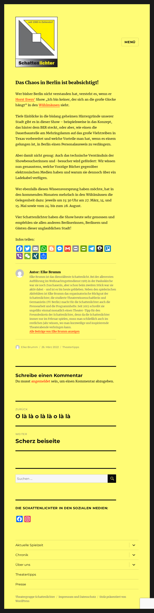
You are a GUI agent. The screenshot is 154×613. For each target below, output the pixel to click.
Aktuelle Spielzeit (29, 545)
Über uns (22, 565)
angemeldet (40, 381)
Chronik (21, 555)
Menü (130, 42)
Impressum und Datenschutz (77, 597)
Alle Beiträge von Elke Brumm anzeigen (54, 331)
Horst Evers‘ (25, 99)
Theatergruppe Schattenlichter (35, 597)
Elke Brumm (29, 347)
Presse (20, 584)
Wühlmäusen (49, 105)
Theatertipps (70, 347)
